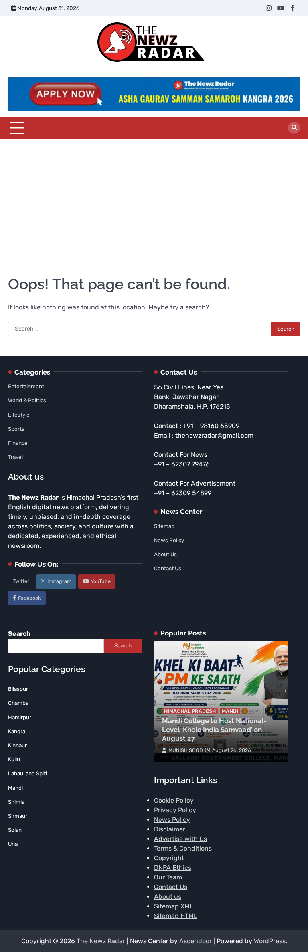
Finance (18, 443)
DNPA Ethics (172, 867)
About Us (165, 554)
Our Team (168, 877)
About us (167, 896)
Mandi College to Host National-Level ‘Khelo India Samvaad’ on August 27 (214, 730)
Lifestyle (19, 414)
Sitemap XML (173, 906)
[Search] (294, 128)
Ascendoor (195, 941)
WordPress (270, 941)
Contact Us (167, 568)
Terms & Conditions (183, 848)
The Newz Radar (101, 941)
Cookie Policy (174, 800)
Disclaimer (169, 829)
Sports (16, 429)
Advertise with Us (180, 839)
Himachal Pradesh (190, 711)
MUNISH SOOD (185, 750)
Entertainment (26, 386)
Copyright (169, 858)
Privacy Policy (175, 810)
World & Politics (27, 400)
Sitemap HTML (175, 916)
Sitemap (164, 526)
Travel (15, 457)
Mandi (230, 711)
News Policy (169, 540)
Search (19, 633)
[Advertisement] (154, 199)
